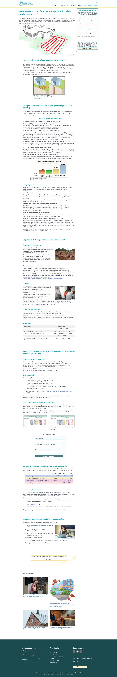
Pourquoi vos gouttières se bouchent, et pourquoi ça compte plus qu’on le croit (35, 595)
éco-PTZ (29, 507)
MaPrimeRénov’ (65, 5)
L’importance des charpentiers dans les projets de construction (61, 628)
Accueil (56, 5)
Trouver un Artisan (93, 5)
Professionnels (82, 5)
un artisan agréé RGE (38, 525)
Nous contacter (40, 672)
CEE (30, 500)
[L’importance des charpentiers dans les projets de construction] (62, 618)
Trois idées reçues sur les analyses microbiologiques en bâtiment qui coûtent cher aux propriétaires (62, 604)
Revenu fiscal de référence (42, 450)
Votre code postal (39, 438)
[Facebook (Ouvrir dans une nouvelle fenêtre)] (74, 651)
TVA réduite (31, 504)
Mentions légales (64, 672)
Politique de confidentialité (52, 672)
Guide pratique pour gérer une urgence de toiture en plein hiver (34, 628)
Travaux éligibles (54, 653)
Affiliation (71, 672)
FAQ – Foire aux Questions (56, 656)
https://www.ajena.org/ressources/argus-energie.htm (43, 179)
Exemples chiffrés (54, 655)
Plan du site (78, 672)
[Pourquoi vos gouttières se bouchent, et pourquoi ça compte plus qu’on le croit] (35, 585)
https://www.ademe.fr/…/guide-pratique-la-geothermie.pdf (45, 97)
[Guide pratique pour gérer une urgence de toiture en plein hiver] (35, 618)
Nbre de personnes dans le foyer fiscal (45, 444)
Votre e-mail (76, 661)
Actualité (73, 5)
